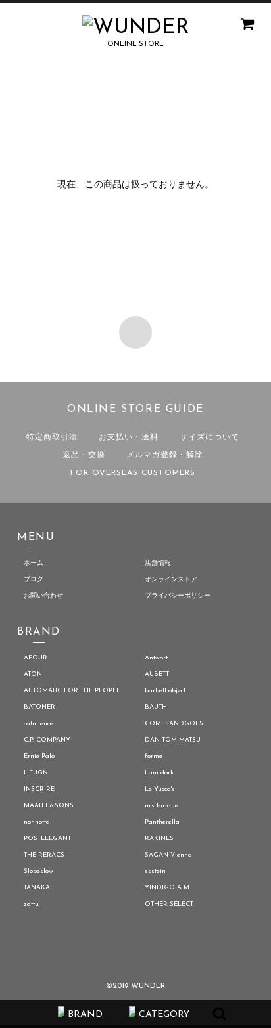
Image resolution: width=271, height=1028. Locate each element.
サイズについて (209, 437)
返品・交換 (83, 455)
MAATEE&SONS (49, 805)
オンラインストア (171, 579)
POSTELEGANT (47, 838)
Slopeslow (38, 871)
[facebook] (107, 953)
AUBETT (157, 674)
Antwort (156, 657)
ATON (33, 674)
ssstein (155, 871)
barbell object (165, 690)
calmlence (38, 723)
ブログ (33, 579)
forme (153, 756)
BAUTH (156, 707)
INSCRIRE (39, 789)
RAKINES (159, 838)
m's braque (161, 805)
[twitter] (136, 953)
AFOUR (35, 657)
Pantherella (162, 822)
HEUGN (36, 772)
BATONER (39, 707)
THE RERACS (44, 855)
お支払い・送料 (129, 437)
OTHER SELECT (169, 904)
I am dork (159, 772)
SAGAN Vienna (168, 855)
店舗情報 (158, 563)
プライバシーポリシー (177, 596)
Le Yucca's (160, 789)
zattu (31, 904)
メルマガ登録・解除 (164, 455)
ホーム (33, 563)
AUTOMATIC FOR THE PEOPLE (72, 690)
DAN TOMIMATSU (173, 740)
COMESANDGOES (174, 723)
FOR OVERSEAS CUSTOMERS (132, 473)
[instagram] (164, 953)
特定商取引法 (52, 437)
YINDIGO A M (167, 887)
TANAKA (37, 887)
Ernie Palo (39, 756)
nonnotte (36, 822)
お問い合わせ (43, 596)
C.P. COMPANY (47, 740)
